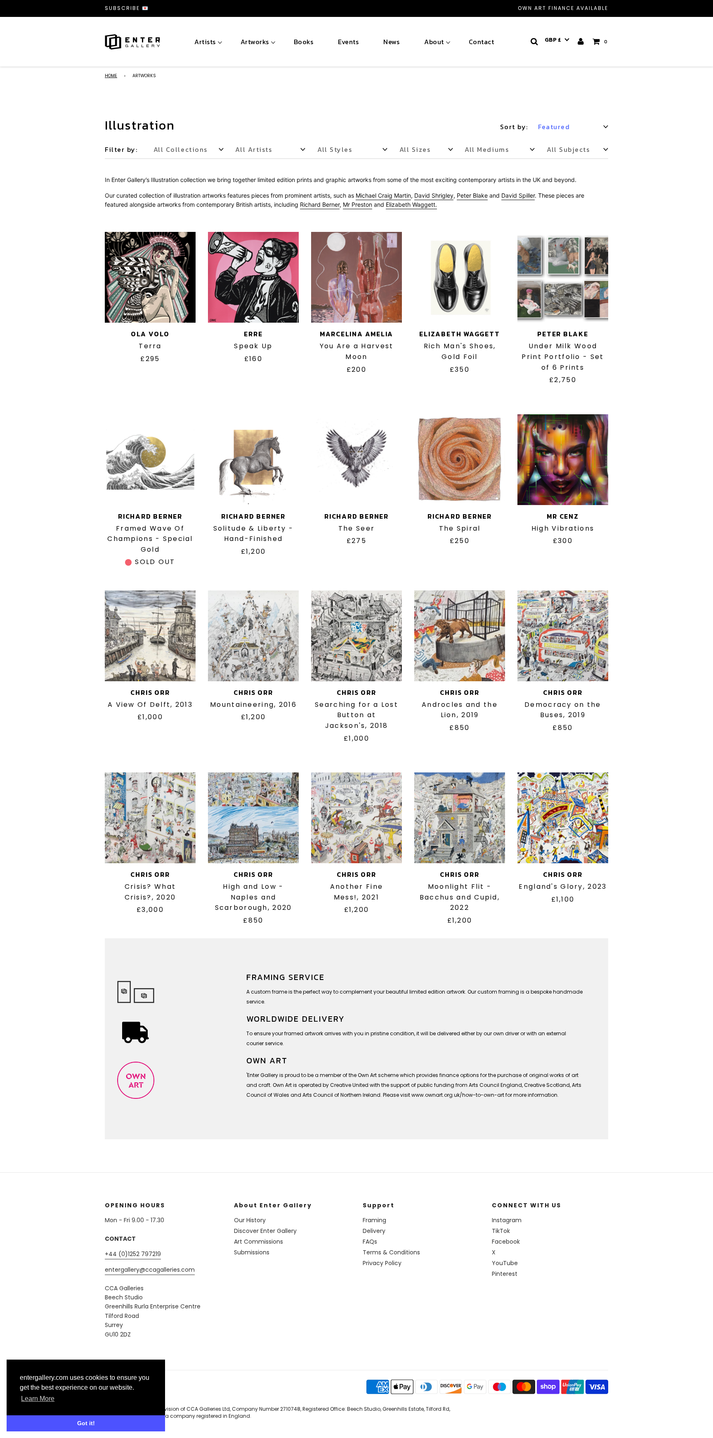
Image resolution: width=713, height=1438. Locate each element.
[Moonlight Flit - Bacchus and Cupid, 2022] (459, 817)
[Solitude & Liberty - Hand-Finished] (253, 459)
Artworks (255, 41)
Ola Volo (150, 334)
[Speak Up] (253, 277)
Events (348, 41)
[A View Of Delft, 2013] (150, 635)
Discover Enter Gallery (265, 1231)
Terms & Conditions (391, 1252)
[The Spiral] (459, 459)
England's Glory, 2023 (563, 886)
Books (304, 41)
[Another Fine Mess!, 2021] (356, 817)
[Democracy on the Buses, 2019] (562, 635)
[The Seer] (356, 459)
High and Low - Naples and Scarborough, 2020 (253, 897)
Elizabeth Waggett (459, 334)
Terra (150, 346)
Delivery (374, 1231)
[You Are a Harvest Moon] (356, 277)
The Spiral (460, 528)
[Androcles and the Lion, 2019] (459, 635)
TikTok (501, 1231)
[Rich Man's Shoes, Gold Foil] (459, 277)
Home (111, 76)
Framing (374, 1220)
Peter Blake (562, 334)
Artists (205, 41)
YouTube (505, 1263)
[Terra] (150, 277)
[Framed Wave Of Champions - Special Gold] (150, 459)
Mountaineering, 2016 (253, 704)
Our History (250, 1220)
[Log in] (581, 41)
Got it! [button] (86, 1423)
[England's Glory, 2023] (562, 817)
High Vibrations (562, 528)
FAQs (370, 1241)
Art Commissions (258, 1241)
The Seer (356, 528)
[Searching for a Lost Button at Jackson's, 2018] (356, 635)
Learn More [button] (37, 1398)
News (391, 41)
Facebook (506, 1241)
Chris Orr (150, 692)
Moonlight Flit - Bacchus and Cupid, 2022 (460, 897)
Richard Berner (150, 516)
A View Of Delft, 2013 (150, 704)
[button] (557, 40)
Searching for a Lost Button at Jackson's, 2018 (356, 715)
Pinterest (504, 1274)
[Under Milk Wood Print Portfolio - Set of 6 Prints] (562, 277)
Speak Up (253, 346)
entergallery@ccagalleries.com (150, 1270)
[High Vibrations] (562, 459)
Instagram (507, 1220)
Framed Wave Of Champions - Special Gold (150, 539)
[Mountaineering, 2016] (253, 635)
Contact (481, 41)
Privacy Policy (382, 1263)
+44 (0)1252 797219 (133, 1254)
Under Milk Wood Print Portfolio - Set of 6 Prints (563, 356)
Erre (253, 334)
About (434, 41)
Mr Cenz (562, 516)
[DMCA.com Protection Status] (169, 1397)
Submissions (251, 1252)
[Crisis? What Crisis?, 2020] (150, 817)
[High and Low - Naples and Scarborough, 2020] (253, 817)
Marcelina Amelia (356, 334)
